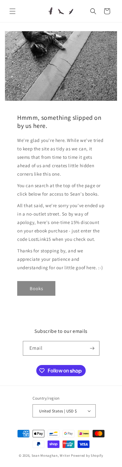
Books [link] (36, 288)
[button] (12, 11)
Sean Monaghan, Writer (51, 455)
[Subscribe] (92, 348)
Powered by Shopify (87, 455)
